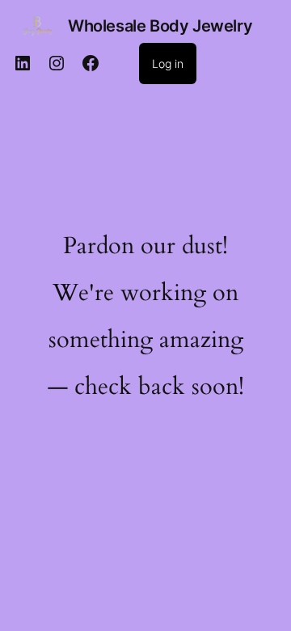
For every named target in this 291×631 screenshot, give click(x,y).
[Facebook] (90, 63)
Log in (167, 63)
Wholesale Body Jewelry (160, 26)
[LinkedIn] (22, 63)
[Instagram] (56, 63)
